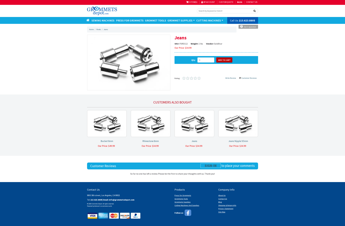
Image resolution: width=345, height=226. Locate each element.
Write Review (230, 78)
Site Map (221, 212)
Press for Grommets (183, 195)
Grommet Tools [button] (155, 20)
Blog (220, 202)
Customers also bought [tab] (172, 102)
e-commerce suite (106, 206)
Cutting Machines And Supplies (187, 205)
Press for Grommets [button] (130, 20)
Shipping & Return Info (227, 205)
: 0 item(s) (193, 2)
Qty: (193, 60)
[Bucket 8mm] (107, 124)
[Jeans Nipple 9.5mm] (238, 124)
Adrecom (97, 206)
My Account (209, 2)
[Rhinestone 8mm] (150, 124)
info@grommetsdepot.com (121, 200)
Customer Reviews (249, 78)
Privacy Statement (225, 208)
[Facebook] (188, 213)
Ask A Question (249, 27)
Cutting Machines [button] (208, 20)
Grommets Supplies (183, 202)
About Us (222, 195)
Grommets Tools (181, 199)
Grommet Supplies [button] (180, 20)
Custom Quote (226, 2)
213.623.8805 (247, 20)
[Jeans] (128, 62)
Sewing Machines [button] (103, 20)
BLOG (239, 2)
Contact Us (251, 2)
